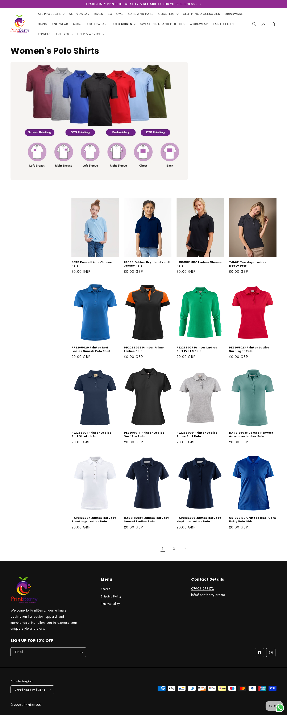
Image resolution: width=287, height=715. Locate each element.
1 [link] (162, 548)
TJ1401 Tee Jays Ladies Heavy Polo (247, 264)
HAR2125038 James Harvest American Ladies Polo (251, 434)
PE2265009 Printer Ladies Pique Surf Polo (196, 434)
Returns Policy (110, 604)
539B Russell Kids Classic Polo (91, 264)
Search (105, 589)
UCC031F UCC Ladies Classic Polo (199, 264)
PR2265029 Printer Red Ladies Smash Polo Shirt (91, 349)
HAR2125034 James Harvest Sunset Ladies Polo (146, 519)
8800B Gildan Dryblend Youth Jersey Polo (147, 264)
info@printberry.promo (208, 594)
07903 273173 (202, 589)
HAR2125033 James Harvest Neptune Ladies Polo (198, 519)
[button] (50, 14)
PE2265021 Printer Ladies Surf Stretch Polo (91, 434)
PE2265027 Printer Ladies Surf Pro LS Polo (196, 349)
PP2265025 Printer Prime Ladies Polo (144, 349)
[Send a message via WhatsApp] (280, 708)
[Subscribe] (81, 652)
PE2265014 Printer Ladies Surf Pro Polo (144, 434)
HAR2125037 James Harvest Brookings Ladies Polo (93, 519)
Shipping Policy (111, 596)
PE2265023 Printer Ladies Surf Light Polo (249, 349)
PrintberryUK (32, 705)
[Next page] (185, 548)
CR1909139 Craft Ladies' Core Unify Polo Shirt (252, 519)
